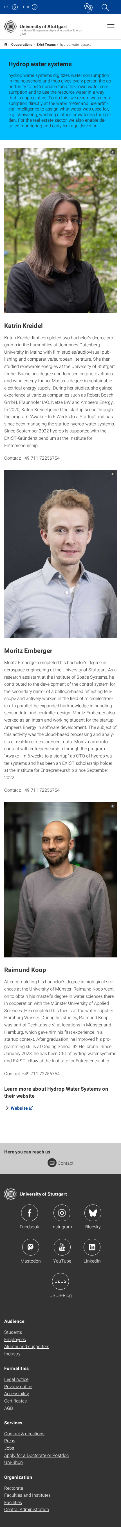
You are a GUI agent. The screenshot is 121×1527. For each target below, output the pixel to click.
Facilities (13, 1502)
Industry (12, 1353)
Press (9, 1440)
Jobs (9, 1448)
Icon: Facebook (29, 1212)
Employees (15, 1339)
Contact (65, 1163)
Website (19, 1108)
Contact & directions (24, 1433)
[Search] (105, 7)
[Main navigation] (111, 27)
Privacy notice (18, 1386)
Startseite (5, 44)
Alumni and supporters (26, 1346)
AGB (8, 1408)
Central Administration (26, 1509)
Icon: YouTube (62, 1247)
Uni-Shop (13, 1462)
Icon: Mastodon (30, 1247)
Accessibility (16, 1393)
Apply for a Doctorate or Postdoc (36, 1455)
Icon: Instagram (61, 1212)
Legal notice (16, 1379)
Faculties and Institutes (27, 1495)
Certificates (15, 1401)
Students (13, 1332)
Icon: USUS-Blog (60, 1281)
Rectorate (13, 1488)
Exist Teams (46, 44)
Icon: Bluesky (92, 1212)
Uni (6, 7)
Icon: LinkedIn (92, 1247)
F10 (26, 7)
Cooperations (22, 44)
